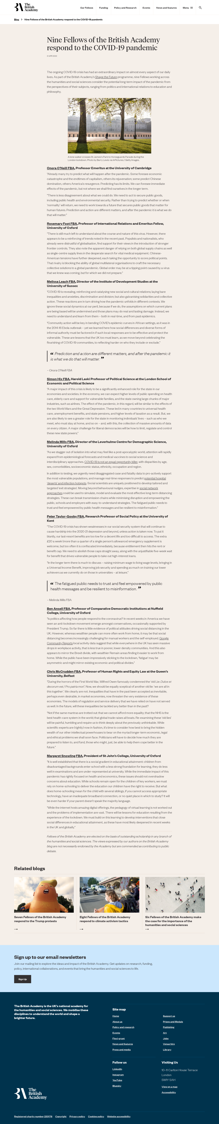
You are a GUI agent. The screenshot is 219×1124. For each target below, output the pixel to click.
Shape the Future (106, 77)
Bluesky (116, 1085)
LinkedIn (117, 1069)
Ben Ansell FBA (58, 608)
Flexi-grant (118, 1038)
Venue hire (169, 1043)
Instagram (118, 1074)
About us (117, 1021)
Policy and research (123, 1027)
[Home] (26, 7)
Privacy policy (77, 1116)
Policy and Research (125, 7)
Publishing (168, 1027)
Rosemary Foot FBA (62, 223)
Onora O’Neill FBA (60, 168)
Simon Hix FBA (58, 379)
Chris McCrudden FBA (64, 671)
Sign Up (22, 979)
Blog (16, 19)
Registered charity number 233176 (33, 1116)
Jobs (165, 1038)
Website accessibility (119, 1116)
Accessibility (169, 1092)
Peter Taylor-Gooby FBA (65, 516)
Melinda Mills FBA (60, 441)
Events (146, 7)
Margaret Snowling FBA (65, 755)
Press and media (121, 1049)
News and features (166, 7)
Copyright (60, 1116)
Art (165, 1032)
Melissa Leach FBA (61, 281)
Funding (103, 7)
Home (115, 1015)
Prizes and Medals (173, 1021)
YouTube (117, 1080)
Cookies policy (96, 1116)
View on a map (169, 1086)
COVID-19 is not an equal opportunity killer (111, 462)
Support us (169, 1015)
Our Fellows (86, 7)
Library (167, 1049)
